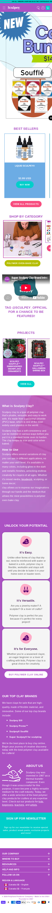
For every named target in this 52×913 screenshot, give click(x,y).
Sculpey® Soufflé (18, 731)
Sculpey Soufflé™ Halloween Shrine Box (38, 367)
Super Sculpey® (18, 737)
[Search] (38, 8)
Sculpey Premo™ (18, 726)
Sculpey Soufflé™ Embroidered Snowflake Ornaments (14, 366)
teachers (19, 805)
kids (41, 801)
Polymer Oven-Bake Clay (22, 263)
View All (26, 384)
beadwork (27, 479)
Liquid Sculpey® (25, 166)
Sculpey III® (15, 720)
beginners (7, 805)
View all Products (26, 204)
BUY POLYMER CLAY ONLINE (26, 674)
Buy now (25, 185)
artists (33, 805)
